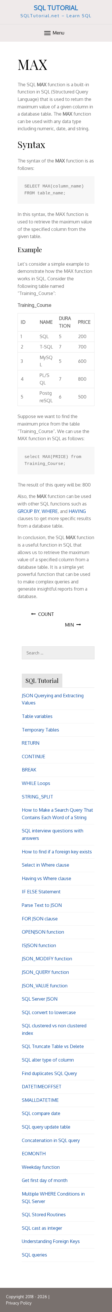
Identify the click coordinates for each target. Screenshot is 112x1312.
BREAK (29, 770)
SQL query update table (46, 1127)
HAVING (77, 511)
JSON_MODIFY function (47, 959)
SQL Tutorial (56, 7)
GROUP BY (28, 511)
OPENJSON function (43, 932)
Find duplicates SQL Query (49, 1073)
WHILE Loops (36, 783)
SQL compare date (41, 1113)
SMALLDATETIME (40, 1100)
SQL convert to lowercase (49, 1012)
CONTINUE (33, 756)
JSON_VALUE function (44, 986)
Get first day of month (44, 1180)
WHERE (50, 511)
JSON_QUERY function (45, 972)
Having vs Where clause (46, 878)
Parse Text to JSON (42, 905)
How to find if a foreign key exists (57, 852)
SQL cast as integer (42, 1228)
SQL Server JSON (39, 999)
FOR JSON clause (40, 919)
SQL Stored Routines (44, 1214)
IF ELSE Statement (41, 892)
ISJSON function (39, 945)
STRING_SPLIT (37, 797)
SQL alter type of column (48, 1060)
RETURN (30, 743)
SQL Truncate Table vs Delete (53, 1046)
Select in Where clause (45, 865)
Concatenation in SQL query (51, 1140)
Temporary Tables (40, 730)
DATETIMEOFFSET (41, 1086)
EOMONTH (34, 1153)
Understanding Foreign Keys (51, 1241)
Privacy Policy (19, 1302)
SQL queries (34, 1255)
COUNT (46, 614)
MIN (69, 625)
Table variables (37, 716)
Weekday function (41, 1167)
